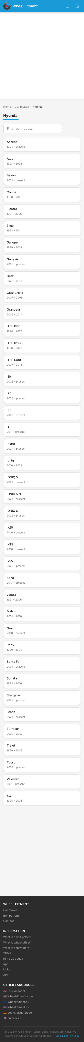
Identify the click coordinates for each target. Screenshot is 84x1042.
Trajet (14, 748)
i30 (16, 412)
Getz (14, 278)
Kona (16, 580)
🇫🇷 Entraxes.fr (12, 1018)
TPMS (7, 953)
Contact (8, 921)
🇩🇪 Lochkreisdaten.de (17, 1012)
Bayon (16, 178)
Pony (14, 647)
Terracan (14, 731)
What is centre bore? (17, 947)
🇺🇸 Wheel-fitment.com (18, 996)
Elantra (14, 211)
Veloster (16, 781)
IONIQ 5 (16, 480)
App (5, 964)
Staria (16, 714)
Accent (16, 144)
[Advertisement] (42, 56)
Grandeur (14, 312)
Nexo (16, 630)
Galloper (14, 245)
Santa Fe (16, 664)
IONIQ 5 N (16, 496)
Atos (14, 161)
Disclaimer (61, 1035)
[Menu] (67, 6)
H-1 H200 (14, 345)
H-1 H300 (14, 362)
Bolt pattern (11, 915)
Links (6, 969)
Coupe (14, 194)
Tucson (16, 765)
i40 (16, 429)
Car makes (22, 106)
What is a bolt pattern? (18, 937)
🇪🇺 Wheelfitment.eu (16, 1001)
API (5, 975)
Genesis (16, 262)
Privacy (74, 1035)
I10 (16, 379)
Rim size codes (13, 958)
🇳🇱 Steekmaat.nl (14, 991)
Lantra (14, 597)
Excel (14, 228)
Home (7, 106)
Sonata (14, 681)
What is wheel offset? (17, 942)
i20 (16, 396)
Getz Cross (15, 295)
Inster (16, 446)
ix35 (16, 547)
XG (14, 798)
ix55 (16, 563)
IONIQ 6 (16, 513)
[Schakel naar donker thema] (77, 6)
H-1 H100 (14, 328)
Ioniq (14, 463)
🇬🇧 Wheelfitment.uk (16, 1007)
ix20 (16, 530)
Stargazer (16, 698)
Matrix (14, 613)
